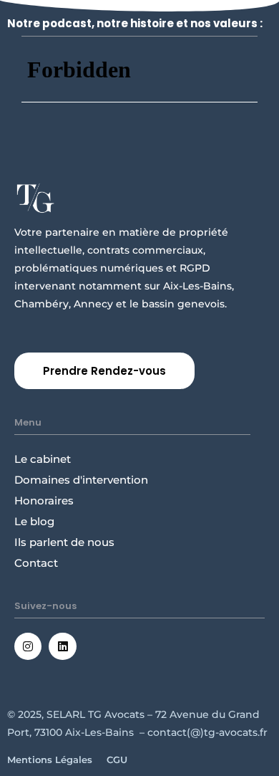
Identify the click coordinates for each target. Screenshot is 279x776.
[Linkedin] (62, 646)
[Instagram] (27, 646)
